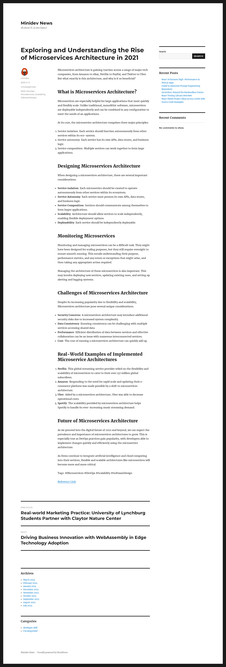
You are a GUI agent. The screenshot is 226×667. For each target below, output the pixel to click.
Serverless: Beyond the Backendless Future (183, 92)
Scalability (40, 94)
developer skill (30, 627)
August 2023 (29, 602)
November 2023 (31, 592)
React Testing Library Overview (177, 95)
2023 (23, 91)
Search (162, 51)
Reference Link (67, 481)
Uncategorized (28, 87)
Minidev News (36, 23)
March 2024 (29, 580)
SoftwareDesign (29, 97)
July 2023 (27, 605)
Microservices (27, 94)
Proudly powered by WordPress (52, 652)
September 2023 (31, 599)
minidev (25, 78)
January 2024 (29, 586)
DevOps (30, 91)
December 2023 (30, 589)
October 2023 (29, 596)
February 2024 (30, 583)
